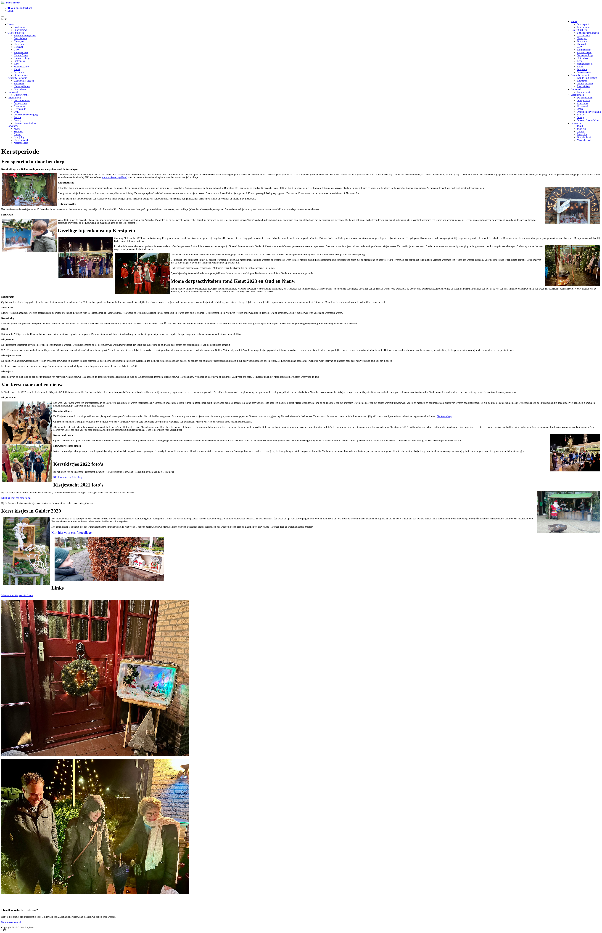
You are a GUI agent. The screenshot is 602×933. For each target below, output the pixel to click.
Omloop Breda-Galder (588, 120)
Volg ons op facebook (21, 8)
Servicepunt (583, 24)
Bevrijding (582, 134)
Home (574, 21)
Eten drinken (583, 86)
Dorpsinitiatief (584, 137)
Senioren (581, 128)
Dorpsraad (576, 89)
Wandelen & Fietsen (587, 78)
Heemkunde (583, 106)
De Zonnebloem (585, 97)
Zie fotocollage (444, 416)
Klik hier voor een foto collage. (16, 498)
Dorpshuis (582, 69)
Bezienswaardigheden (588, 32)
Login (10, 10)
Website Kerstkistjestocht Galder (17, 595)
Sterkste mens (584, 72)
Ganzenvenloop (585, 55)
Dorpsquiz (582, 41)
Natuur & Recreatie (580, 75)
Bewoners (576, 123)
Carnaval (581, 44)
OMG (580, 109)
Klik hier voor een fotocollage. (68, 477)
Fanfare (580, 114)
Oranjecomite (583, 100)
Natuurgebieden (585, 83)
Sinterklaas (582, 58)
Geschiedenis (583, 35)
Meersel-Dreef (584, 140)
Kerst (579, 61)
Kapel (580, 66)
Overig (580, 117)
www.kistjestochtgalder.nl (114, 177)
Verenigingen (577, 94)
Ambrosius (582, 103)
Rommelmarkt (584, 49)
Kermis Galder (584, 52)
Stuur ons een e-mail (11, 922)
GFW (580, 46)
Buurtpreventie (584, 92)
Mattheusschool (584, 63)
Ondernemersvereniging (589, 111)
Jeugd (580, 126)
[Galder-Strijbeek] (10, 2)
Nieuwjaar (582, 38)
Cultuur (580, 131)
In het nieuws (583, 27)
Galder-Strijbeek (579, 30)
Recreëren (582, 80)
